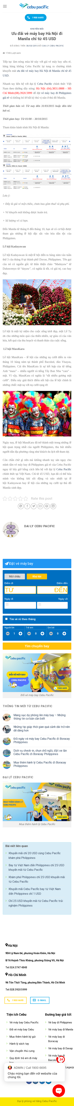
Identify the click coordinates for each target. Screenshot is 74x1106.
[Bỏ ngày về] (65, 604)
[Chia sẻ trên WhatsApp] (21, 506)
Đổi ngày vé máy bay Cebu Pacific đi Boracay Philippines (41, 740)
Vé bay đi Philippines (60, 1022)
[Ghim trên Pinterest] (47, 506)
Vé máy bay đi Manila (60, 1029)
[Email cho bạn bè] (40, 506)
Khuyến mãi (37, 29)
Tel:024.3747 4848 (16, 967)
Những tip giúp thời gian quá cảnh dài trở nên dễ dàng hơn (41, 728)
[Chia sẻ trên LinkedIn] (53, 506)
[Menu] (5, 6)
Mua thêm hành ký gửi (23, 1036)
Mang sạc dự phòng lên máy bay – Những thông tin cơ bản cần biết (39, 716)
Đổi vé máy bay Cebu (22, 1029)
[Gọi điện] (60, 1061)
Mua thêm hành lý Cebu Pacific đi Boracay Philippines (39, 764)
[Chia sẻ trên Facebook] (27, 506)
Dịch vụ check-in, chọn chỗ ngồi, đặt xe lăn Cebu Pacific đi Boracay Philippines (40, 752)
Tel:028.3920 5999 (16, 989)
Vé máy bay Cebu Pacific (24, 1022)
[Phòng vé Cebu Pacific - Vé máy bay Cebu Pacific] (37, 6)
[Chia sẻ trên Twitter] (34, 506)
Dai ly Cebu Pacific (53, 46)
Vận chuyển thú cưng (22, 1051)
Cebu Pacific (44, 83)
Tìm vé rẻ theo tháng (22, 619)
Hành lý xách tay (19, 1043)
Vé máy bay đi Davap (60, 1048)
